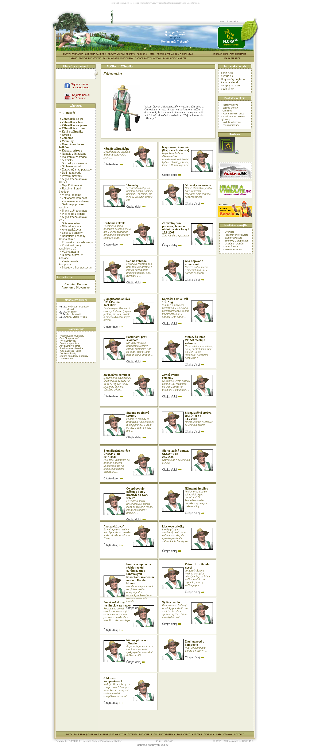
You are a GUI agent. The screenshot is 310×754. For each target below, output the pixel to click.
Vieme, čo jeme (71, 194)
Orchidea (227, 110)
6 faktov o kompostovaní (77, 267)
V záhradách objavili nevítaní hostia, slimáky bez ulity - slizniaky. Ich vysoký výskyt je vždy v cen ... (139, 194)
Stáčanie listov (71, 223)
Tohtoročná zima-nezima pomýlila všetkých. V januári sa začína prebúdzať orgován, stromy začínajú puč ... (197, 578)
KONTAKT (241, 54)
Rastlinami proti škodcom (70, 190)
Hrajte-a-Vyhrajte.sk (233, 79)
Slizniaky (67, 160)
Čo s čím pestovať (68, 338)
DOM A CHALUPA (183, 54)
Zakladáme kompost (74, 198)
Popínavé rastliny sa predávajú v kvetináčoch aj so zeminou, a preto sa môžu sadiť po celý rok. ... (140, 424)
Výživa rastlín (70, 251)
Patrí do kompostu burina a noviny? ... (196, 649)
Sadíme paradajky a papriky (73, 356)
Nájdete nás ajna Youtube (81, 96)
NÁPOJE (74, 58)
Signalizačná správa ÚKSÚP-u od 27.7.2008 (175, 454)
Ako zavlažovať (71, 229)
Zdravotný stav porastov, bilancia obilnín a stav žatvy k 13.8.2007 (176, 227)
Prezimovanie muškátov (71, 335)
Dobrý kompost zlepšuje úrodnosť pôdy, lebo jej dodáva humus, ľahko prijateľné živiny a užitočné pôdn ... (117, 383)
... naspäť (68, 112)
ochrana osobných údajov (152, 744)
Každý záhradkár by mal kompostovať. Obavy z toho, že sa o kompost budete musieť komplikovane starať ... (117, 690)
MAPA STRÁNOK (232, 58)
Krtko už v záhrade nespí (77, 242)
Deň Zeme (71, 311)
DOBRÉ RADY (127, 58)
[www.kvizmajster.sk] (226, 152)
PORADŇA (142, 54)
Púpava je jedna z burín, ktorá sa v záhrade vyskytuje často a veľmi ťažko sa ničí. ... (140, 651)
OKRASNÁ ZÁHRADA (95, 54)
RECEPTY (130, 54)
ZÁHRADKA (77, 54)
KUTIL (152, 54)
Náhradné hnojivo (72, 226)
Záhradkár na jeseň (74, 125)
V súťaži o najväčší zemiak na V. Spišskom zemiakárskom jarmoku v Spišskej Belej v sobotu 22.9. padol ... (175, 311)
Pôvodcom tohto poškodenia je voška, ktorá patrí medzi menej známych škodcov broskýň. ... (139, 507)
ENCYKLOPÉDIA (165, 54)
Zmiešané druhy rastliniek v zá (70, 247)
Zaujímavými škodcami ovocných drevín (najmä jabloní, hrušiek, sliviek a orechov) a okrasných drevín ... (117, 314)
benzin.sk (227, 72)
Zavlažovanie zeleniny (75, 201)
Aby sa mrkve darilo (69, 346)
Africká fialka (231, 246)
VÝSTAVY (158, 58)
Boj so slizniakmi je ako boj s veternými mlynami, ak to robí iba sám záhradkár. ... (198, 193)
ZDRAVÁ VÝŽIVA (116, 54)
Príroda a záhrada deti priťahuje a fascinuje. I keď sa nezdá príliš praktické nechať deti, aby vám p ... (139, 270)
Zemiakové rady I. (68, 353)
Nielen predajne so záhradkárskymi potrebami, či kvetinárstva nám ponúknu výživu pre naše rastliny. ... (196, 499)
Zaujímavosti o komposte (69, 263)
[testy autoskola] (237, 152)
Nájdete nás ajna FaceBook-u (80, 86)
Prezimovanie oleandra (71, 348)
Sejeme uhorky (230, 107)
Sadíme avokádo (233, 237)
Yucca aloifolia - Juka (70, 351)
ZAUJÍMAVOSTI (111, 58)
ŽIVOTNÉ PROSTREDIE (91, 58)
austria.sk (227, 76)
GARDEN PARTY (144, 58)
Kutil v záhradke (72, 131)
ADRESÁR (217, 54)
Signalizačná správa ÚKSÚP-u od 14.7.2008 (198, 416)
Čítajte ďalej (111, 164)
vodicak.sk (227, 88)
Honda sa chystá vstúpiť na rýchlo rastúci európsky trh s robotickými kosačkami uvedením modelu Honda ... (140, 594)
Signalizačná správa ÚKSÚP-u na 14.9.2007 (117, 302)
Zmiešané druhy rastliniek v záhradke (117, 604)
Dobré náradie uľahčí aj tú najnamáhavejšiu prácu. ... (117, 154)
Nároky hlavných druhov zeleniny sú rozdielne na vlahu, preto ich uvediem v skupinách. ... (176, 385)
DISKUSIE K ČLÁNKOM (174, 58)
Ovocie (66, 134)
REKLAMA (229, 54)
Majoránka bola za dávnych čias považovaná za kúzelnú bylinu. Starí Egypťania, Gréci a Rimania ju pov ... (175, 161)
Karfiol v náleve (230, 104)
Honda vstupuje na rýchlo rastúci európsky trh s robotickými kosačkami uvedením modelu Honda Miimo (140, 574)
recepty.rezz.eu (230, 85)
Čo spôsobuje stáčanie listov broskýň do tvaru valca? (137, 493)
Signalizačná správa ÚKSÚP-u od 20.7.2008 (117, 454)
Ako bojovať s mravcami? (194, 262)
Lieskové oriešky (72, 232)
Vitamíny (68, 141)
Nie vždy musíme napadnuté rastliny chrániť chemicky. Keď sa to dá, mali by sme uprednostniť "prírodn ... (139, 349)
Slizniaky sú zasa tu (74, 163)
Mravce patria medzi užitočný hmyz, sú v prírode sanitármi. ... (196, 270)
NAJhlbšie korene (231, 122)
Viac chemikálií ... (75, 314)
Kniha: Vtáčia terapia (76, 316)
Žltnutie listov (66, 358)
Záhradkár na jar (72, 119)
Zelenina (67, 138)
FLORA (111, 66)
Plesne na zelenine (73, 213)
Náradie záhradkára (74, 153)
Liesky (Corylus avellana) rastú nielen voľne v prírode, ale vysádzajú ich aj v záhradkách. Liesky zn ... (175, 537)
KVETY (66, 54)
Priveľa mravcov (72, 175)
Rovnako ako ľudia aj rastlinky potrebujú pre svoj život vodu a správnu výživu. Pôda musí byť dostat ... (175, 611)
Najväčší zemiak (72, 185)
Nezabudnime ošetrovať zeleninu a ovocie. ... (199, 424)
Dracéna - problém (69, 343)
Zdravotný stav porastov (77, 169)
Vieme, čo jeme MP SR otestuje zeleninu (195, 340)
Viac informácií (193, 3)
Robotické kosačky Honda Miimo (72, 237)
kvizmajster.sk (230, 82)
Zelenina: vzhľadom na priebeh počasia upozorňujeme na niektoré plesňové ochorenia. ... (117, 466)
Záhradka (127, 66)
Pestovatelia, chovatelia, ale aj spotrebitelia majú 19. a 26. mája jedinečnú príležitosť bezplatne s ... (199, 352)
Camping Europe (76, 284)
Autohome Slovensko (76, 287)
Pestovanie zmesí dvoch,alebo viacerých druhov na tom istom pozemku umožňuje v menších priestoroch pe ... (117, 616)
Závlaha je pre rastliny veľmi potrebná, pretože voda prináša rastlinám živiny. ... (117, 534)
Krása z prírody (72, 150)
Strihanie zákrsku (72, 166)
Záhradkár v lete (72, 122)
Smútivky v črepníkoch (236, 240)
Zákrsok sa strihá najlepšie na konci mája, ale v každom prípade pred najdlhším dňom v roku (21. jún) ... (117, 232)
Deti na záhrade (71, 172)
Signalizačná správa (74, 210)
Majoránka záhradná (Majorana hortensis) (175, 149)
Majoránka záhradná (74, 156)
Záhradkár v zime (73, 128)
